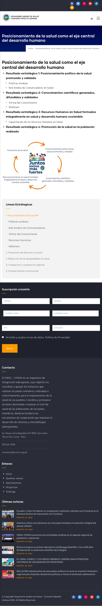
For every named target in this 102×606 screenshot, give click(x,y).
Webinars (14, 246)
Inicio (30, 49)
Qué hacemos (13, 483)
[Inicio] (20, 17)
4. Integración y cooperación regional (25, 265)
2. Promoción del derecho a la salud (24, 253)
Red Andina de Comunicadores (27, 228)
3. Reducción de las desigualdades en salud (28, 259)
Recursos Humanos (20, 240)
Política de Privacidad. (57, 337)
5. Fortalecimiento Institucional (22, 271)
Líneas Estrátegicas (19, 204)
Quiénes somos (14, 478)
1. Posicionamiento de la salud (21, 216)
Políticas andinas (18, 222)
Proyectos (11, 487)
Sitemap (10, 492)
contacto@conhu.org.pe (14, 452)
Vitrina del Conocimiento (23, 234)
